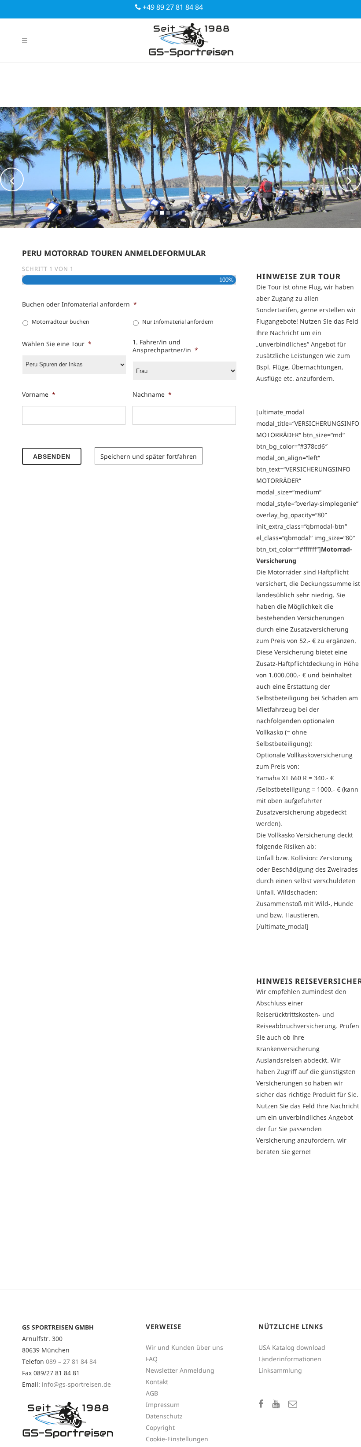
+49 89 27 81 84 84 (172, 7)
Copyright (160, 1427)
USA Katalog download (291, 1347)
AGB (152, 1393)
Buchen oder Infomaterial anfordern (79, 304)
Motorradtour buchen (60, 321)
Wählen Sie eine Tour (57, 344)
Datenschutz (164, 1416)
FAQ (152, 1359)
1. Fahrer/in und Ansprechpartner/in (165, 346)
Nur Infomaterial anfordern (178, 321)
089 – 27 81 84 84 (71, 1361)
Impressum (163, 1404)
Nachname (152, 394)
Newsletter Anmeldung (180, 1370)
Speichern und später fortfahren (148, 456)
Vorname (38, 394)
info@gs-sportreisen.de (76, 1384)
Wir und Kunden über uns (184, 1347)
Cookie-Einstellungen (177, 1439)
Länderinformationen (289, 1359)
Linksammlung (280, 1370)
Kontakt (157, 1382)
